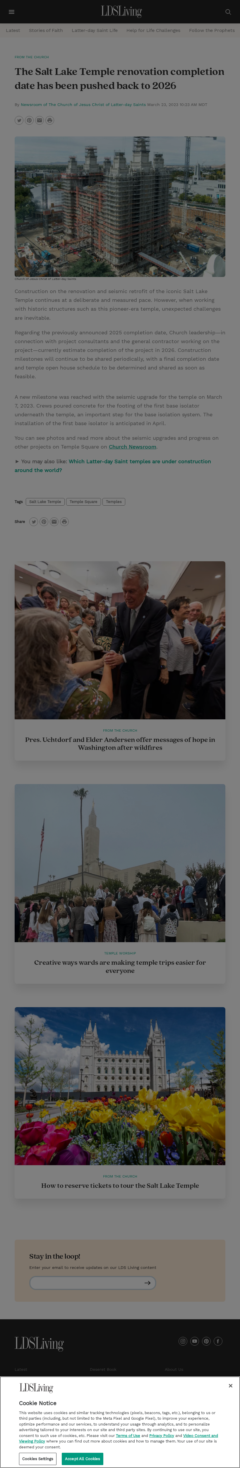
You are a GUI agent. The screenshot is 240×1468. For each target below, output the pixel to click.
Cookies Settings (37, 1459)
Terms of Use (128, 1435)
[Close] (230, 1385)
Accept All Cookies (82, 1459)
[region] (120, 1422)
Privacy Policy (161, 1435)
